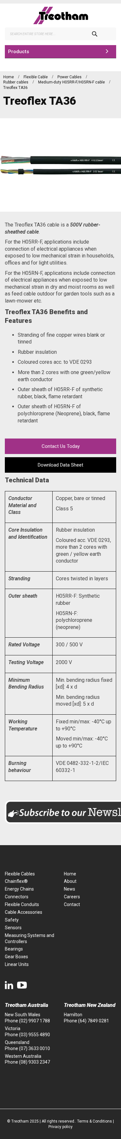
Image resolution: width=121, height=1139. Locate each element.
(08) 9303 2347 (34, 1062)
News (69, 889)
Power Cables (70, 77)
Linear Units (17, 964)
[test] (60, 15)
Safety (12, 919)
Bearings (14, 948)
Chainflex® (16, 881)
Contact (72, 904)
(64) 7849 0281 (93, 1020)
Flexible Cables (20, 873)
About (70, 881)
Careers (72, 896)
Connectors (16, 896)
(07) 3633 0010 (34, 1048)
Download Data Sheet (60, 465)
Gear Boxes (16, 956)
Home (9, 77)
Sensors (13, 927)
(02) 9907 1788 (34, 1020)
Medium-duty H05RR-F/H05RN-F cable (72, 82)
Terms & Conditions (94, 1121)
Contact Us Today (61, 446)
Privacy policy (60, 1127)
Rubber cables (16, 82)
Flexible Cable (36, 77)
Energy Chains (19, 889)
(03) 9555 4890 (34, 1034)
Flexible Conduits (22, 904)
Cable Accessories (23, 912)
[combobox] (60, 33)
